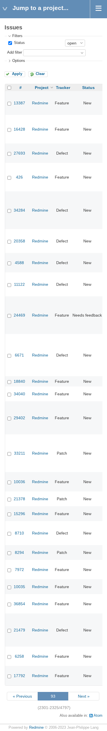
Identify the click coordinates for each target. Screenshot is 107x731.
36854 (19, 604)
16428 (19, 129)
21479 (19, 630)
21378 (19, 499)
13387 (19, 103)
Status (19, 43)
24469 (19, 315)
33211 (19, 453)
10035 (19, 586)
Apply (17, 74)
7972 (19, 569)
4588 (19, 262)
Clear (40, 74)
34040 (19, 394)
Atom (98, 716)
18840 (19, 381)
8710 (19, 533)
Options (18, 61)
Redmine (40, 103)
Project (42, 87)
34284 (19, 210)
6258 (19, 656)
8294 (19, 552)
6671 (19, 355)
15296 (19, 513)
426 (19, 177)
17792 (19, 675)
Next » (84, 696)
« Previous (22, 696)
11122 (19, 284)
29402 (19, 418)
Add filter (14, 52)
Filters (17, 36)
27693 (19, 153)
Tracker (63, 87)
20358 (19, 241)
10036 (19, 481)
